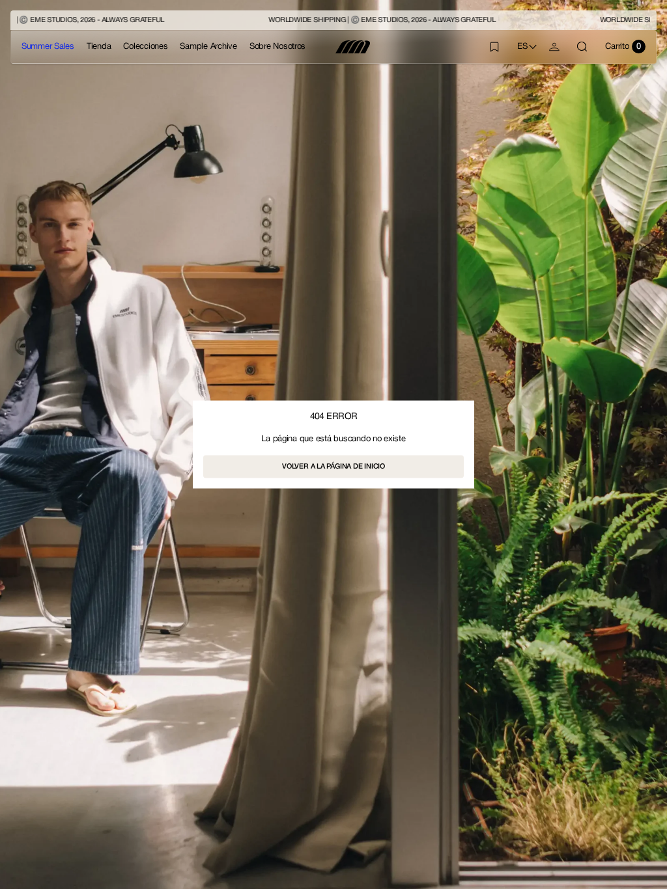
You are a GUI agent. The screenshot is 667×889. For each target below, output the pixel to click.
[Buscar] (582, 46)
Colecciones (145, 47)
